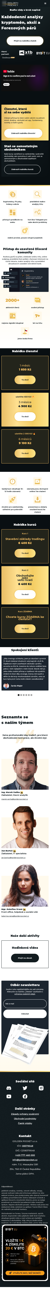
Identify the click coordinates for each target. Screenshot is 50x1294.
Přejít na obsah (25, 958)
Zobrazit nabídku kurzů (22, 169)
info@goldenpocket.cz (25, 1160)
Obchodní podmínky (25, 1118)
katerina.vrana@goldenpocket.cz (15, 916)
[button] (45, 3)
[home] (21, 3)
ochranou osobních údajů (24, 994)
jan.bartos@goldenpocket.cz (13, 858)
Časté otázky (25, 1123)
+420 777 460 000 (25, 1155)
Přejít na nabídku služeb (25, 41)
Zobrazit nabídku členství (23, 133)
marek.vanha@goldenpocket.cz (14, 799)
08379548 (27, 1146)
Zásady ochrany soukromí (25, 1114)
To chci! (25, 380)
